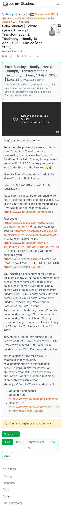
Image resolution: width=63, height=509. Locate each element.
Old (30, 448)
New (52, 442)
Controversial (35, 442)
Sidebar (9, 434)
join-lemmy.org (12, 503)
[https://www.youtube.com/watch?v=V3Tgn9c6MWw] (55, 30)
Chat (7, 456)
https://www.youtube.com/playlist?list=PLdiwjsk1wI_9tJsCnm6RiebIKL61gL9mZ (31, 234)
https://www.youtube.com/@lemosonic (28, 211)
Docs (6, 489)
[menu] (58, 3)
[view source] (37, 56)
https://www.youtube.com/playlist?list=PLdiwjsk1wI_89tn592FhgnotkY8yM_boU (31, 246)
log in (25, 423)
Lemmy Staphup (21, 4)
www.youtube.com (12, 51)
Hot (7, 442)
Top (18, 442)
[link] (11, 56)
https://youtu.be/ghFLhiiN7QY (22, 259)
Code (6, 496)
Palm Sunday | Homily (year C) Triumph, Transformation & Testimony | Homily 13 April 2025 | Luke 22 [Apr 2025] (22, 36)
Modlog (7, 476)
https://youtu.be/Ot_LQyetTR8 (22, 267)
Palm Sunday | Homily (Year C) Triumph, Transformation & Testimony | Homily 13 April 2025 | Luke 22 (31, 73)
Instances (9, 482)
